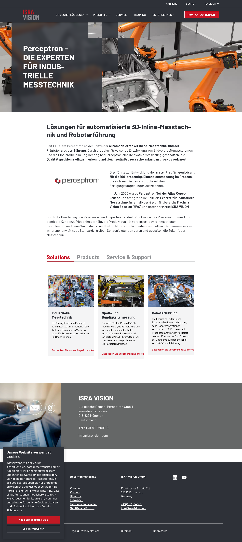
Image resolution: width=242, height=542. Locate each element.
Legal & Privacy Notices (84, 531)
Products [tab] (88, 257)
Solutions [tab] (58, 257)
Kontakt (75, 488)
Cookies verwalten (33, 528)
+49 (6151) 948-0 (131, 504)
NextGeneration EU (82, 508)
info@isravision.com (93, 435)
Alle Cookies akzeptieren (33, 519)
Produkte (100, 14)
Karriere (75, 492)
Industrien (76, 500)
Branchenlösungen (70, 14)
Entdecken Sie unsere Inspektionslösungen (76, 350)
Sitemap (126, 531)
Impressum (160, 531)
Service (121, 14)
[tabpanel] (121, 317)
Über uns (75, 496)
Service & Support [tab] (129, 257)
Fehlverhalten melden (83, 504)
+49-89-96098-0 (97, 428)
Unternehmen (162, 14)
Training (140, 14)
